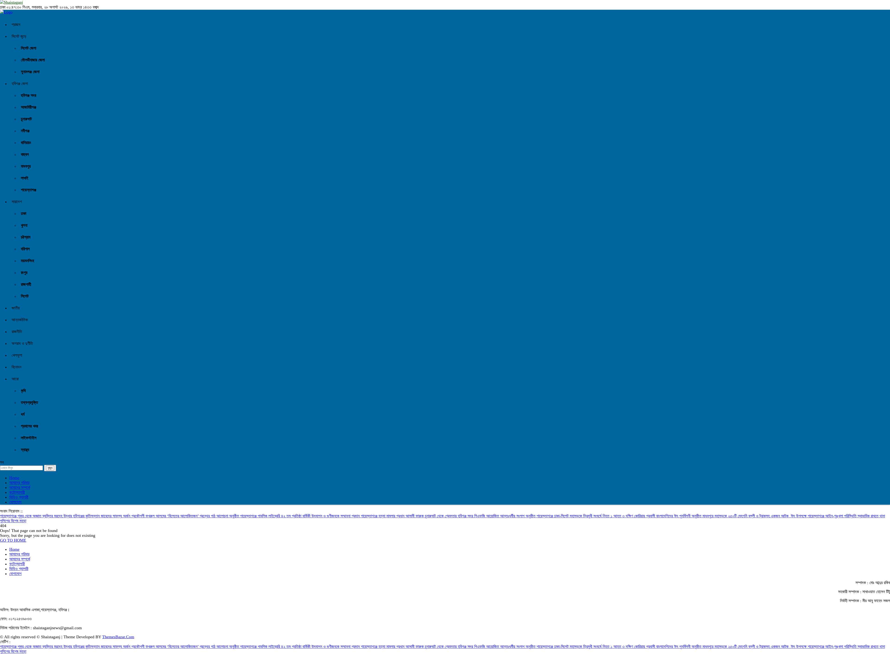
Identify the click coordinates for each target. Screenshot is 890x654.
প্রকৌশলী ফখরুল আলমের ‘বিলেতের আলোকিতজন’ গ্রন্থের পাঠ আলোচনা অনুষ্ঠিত (185, 516)
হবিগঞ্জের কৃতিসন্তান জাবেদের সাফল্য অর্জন (102, 516)
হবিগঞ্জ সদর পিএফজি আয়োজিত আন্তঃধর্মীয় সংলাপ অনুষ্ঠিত (497, 516)
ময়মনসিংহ (27, 260)
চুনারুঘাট (26, 119)
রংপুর (24, 272)
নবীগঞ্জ (25, 131)
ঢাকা (23, 213)
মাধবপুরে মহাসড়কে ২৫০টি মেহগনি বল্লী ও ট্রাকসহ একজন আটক (746, 516)
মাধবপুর (26, 166)
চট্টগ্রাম (25, 237)
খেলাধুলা (17, 355)
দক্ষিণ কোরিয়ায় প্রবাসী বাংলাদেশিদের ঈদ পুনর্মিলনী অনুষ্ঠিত (664, 516)
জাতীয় (16, 308)
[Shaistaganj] (6, 12)
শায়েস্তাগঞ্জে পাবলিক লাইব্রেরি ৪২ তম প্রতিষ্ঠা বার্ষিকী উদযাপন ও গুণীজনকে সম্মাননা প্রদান (300, 516)
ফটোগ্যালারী (17, 492)
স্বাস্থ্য (25, 449)
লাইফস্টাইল (28, 438)
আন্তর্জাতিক (20, 320)
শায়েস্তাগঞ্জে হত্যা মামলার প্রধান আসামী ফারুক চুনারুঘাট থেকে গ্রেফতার (409, 516)
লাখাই (24, 178)
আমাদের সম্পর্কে (19, 487)
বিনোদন (16, 367)
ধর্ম (23, 414)
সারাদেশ (17, 201)
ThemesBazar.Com (118, 637)
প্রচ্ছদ (16, 24)
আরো (15, 379)
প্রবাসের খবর (29, 426)
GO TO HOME (13, 540)
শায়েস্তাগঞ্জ (28, 190)
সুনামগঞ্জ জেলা (30, 71)
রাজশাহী (26, 284)
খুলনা (24, 225)
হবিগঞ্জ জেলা (20, 83)
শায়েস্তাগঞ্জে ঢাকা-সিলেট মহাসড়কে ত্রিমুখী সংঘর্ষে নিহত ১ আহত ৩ (581, 516)
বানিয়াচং (26, 142)
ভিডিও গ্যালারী (18, 497)
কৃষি (23, 390)
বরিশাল (25, 249)
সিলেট (25, 296)
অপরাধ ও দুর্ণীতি (22, 343)
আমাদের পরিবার (19, 482)
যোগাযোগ (15, 502)
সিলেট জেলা (28, 48)
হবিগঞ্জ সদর (28, 95)
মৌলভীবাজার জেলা (33, 60)
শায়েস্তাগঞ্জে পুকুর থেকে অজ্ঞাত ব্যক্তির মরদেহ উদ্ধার (36, 516)
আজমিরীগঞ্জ (28, 107)
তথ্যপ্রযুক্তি (29, 402)
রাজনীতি (17, 331)
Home (14, 477)
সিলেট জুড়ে (19, 36)
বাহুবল (25, 154)
